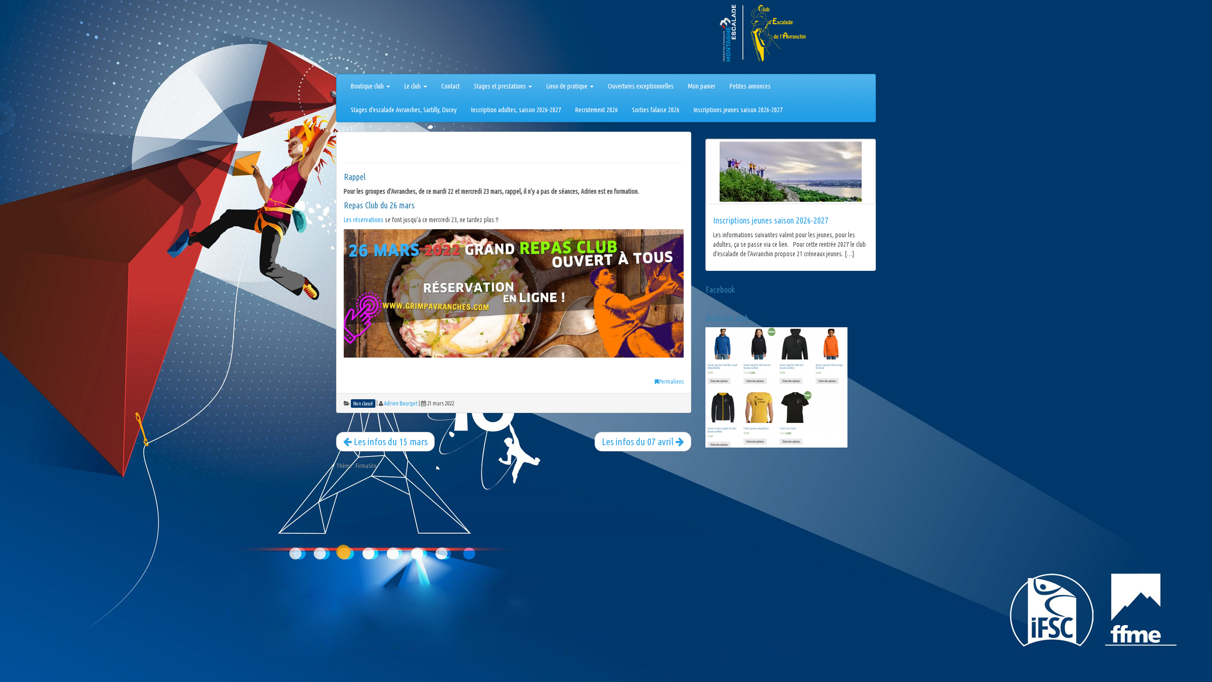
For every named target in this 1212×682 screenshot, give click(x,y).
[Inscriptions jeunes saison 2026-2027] (790, 171)
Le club (413, 86)
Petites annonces (750, 86)
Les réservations (363, 220)
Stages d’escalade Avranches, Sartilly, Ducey (404, 110)
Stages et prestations (500, 86)
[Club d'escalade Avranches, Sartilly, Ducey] (371, 39)
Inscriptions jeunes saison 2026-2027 (738, 110)
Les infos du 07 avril (639, 441)
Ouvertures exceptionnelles (641, 86)
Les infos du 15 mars (390, 441)
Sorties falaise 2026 (655, 110)
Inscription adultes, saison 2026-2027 (516, 110)
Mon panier (701, 86)
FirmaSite (366, 466)
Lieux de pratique (567, 86)
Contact (450, 86)
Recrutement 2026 (596, 110)
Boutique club (368, 86)
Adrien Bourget (401, 403)
